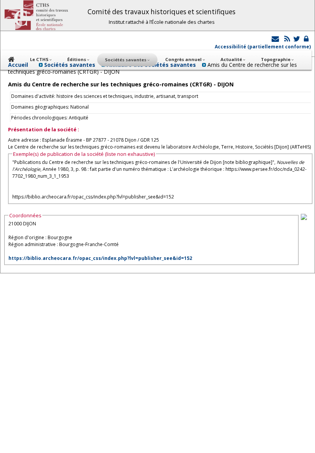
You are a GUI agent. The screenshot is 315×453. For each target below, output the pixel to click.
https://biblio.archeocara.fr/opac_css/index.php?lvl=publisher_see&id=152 (100, 258)
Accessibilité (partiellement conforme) (263, 46)
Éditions (77, 59)
